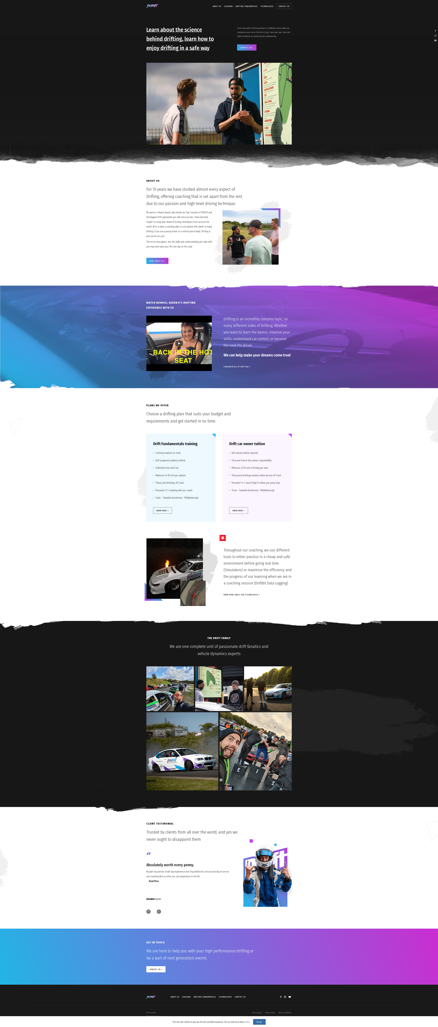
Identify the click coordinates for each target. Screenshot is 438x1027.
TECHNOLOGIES (267, 6)
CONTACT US (284, 6)
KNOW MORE (161, 510)
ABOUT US (217, 6)
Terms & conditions (285, 1012)
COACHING (228, 6)
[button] (148, 911)
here (248, 1021)
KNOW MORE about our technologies (241, 594)
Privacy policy (257, 1012)
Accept (259, 1021)
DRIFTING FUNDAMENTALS (247, 6)
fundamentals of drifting (236, 366)
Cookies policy (270, 1012)
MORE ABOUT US (157, 261)
